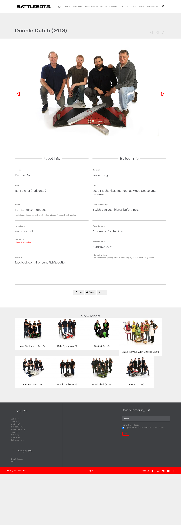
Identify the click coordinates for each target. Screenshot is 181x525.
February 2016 (17, 427)
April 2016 (15, 424)
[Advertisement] (40, 503)
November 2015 (18, 429)
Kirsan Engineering (23, 242)
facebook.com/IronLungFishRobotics (40, 262)
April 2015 (15, 437)
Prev (18, 94)
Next (162, 94)
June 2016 (15, 421)
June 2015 (15, 432)
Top (89, 471)
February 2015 (17, 440)
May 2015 (15, 435)
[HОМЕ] (59, 7)
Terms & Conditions (130, 425)
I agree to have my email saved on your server (144, 428)
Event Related (17, 459)
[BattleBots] (33, 6)
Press (13, 462)
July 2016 (15, 419)
